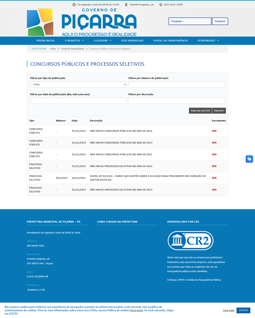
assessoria (190, 262)
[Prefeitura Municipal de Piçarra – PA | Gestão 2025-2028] (81, 22)
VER (214, 130)
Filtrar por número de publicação (148, 78)
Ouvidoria (32, 289)
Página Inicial (45, 40)
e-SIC (42, 289)
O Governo (101, 40)
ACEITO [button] (243, 310)
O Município (72, 40)
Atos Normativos (132, 40)
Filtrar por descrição (140, 94)
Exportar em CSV (200, 110)
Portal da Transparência (170, 40)
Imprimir (219, 110)
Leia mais (136, 310)
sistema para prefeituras (209, 257)
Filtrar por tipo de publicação (47, 78)
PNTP (181, 279)
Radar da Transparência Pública (205, 279)
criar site (188, 257)
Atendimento (206, 40)
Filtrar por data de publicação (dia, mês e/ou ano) (60, 94)
